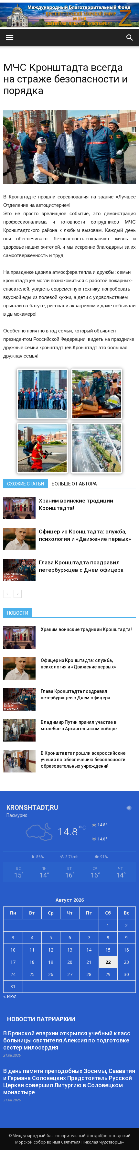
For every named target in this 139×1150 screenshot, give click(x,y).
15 (108, 950)
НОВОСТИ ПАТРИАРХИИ (41, 1019)
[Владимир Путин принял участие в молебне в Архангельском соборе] (19, 730)
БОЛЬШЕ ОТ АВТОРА (74, 483)
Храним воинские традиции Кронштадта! (86, 629)
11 (32, 950)
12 (50, 950)
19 (50, 962)
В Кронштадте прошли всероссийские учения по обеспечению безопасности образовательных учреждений (83, 760)
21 (88, 962)
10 (13, 950)
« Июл (9, 996)
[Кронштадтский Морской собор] (69, 15)
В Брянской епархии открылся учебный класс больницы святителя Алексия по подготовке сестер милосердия (66, 1040)
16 (126, 950)
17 (13, 962)
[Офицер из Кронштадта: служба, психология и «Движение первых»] (19, 539)
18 (32, 962)
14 (88, 950)
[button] (130, 37)
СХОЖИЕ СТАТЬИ (25, 483)
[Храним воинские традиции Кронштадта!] (19, 508)
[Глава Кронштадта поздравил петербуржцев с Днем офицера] (19, 570)
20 (69, 962)
